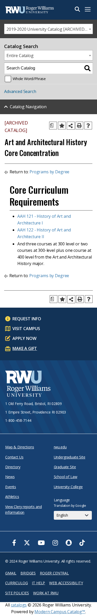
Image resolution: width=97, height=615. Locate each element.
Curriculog (16, 582)
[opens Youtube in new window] (41, 543)
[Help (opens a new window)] (88, 125)
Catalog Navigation (28, 107)
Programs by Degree (49, 172)
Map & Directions (19, 447)
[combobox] (48, 29)
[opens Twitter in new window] (27, 543)
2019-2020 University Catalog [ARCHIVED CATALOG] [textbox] (49, 29)
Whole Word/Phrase (29, 78)
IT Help (38, 582)
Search (77, 9)
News (9, 476)
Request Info (26, 319)
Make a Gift (24, 348)
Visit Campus (26, 328)
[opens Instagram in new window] (55, 543)
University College (68, 486)
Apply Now (24, 338)
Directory (12, 466)
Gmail (10, 573)
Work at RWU (45, 592)
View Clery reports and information (23, 509)
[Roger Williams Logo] (31, 9)
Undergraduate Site (69, 457)
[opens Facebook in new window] (14, 543)
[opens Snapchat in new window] (69, 543)
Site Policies (17, 592)
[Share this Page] (71, 126)
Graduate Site (65, 466)
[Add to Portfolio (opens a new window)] (62, 125)
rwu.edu (60, 447)
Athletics (12, 496)
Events (10, 486)
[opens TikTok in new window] (82, 543)
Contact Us (14, 457)
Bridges (28, 573)
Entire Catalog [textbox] (20, 55)
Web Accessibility (66, 582)
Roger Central (54, 573)
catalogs (19, 605)
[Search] (87, 68)
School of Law (65, 476)
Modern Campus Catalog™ (59, 611)
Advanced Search (20, 91)
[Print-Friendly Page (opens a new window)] (79, 125)
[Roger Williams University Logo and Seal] (27, 384)
